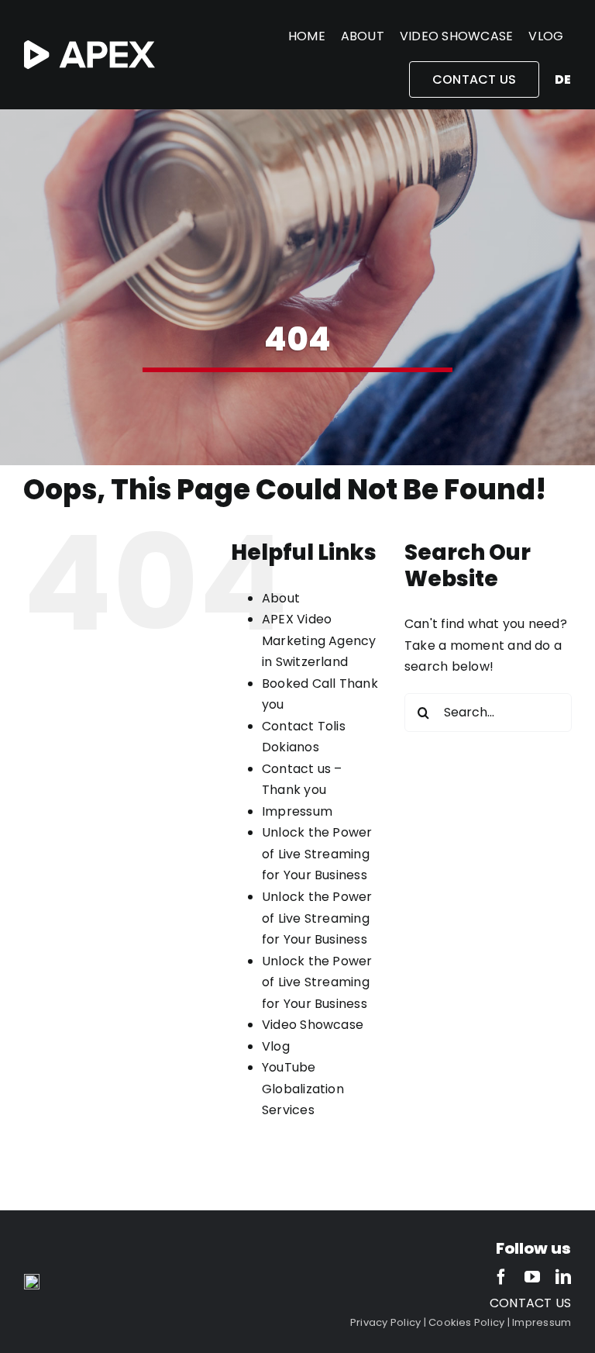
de (563, 79)
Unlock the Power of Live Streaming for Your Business (317, 853)
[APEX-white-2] (90, 46)
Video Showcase (312, 1025)
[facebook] (501, 1277)
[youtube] (532, 1277)
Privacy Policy (385, 1322)
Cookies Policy (466, 1322)
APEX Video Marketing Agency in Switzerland (319, 640)
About (281, 598)
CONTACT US (530, 1303)
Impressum (297, 811)
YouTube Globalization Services (303, 1088)
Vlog (276, 1046)
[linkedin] (563, 1277)
